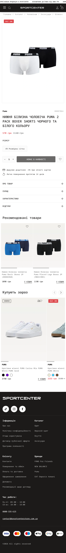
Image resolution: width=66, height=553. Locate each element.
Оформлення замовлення (14, 476)
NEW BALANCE (41, 466)
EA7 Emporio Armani (45, 476)
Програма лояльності (13, 446)
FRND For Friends (44, 461)
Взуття (38, 436)
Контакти (7, 461)
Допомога (7, 481)
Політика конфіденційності (17, 431)
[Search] (9, 8)
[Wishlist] (60, 159)
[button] (54, 218)
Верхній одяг (41, 431)
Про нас (6, 425)
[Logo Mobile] (32, 8)
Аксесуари (40, 441)
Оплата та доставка (13, 471)
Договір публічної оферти (16, 441)
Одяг (37, 425)
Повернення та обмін (13, 466)
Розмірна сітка (17, 148)
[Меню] (4, 7)
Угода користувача (12, 436)
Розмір (6, 140)
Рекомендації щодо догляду (17, 487)
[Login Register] (57, 8)
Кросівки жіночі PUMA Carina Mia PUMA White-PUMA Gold (22, 369)
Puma (37, 471)
